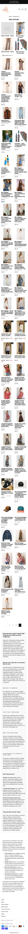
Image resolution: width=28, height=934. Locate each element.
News (2, 902)
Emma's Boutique (7, 923)
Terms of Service (5, 909)
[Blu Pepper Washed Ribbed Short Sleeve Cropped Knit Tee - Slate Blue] (2, 201)
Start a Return (4, 904)
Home (10, 16)
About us (3, 916)
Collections (16, 16)
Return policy (4, 907)
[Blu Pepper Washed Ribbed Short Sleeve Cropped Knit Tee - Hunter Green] (3, 201)
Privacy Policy (4, 911)
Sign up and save (7, 920)
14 (16, 625)
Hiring (2, 914)
